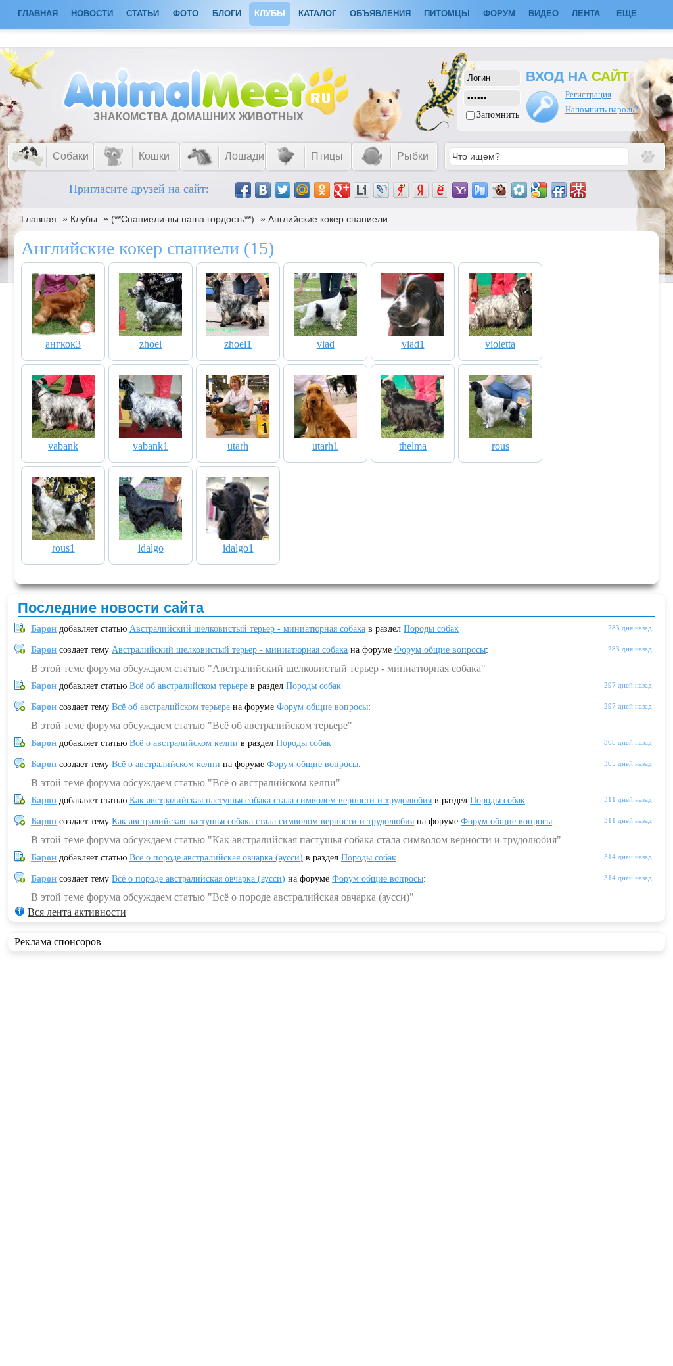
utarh (237, 446)
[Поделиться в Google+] (342, 190)
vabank (63, 446)
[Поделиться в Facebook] (243, 190)
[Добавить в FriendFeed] (559, 190)
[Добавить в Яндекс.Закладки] (421, 190)
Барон (44, 629)
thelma (413, 446)
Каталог (317, 13)
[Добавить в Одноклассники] (322, 190)
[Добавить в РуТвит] (480, 190)
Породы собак (431, 629)
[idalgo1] (237, 536)
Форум (499, 13)
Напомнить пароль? (601, 109)
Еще (626, 13)
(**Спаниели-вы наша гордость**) (182, 219)
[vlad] (325, 332)
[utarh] (237, 434)
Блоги (226, 13)
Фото (185, 13)
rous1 (63, 547)
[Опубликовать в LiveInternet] (361, 190)
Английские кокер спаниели (328, 219)
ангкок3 (63, 344)
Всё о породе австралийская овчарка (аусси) (216, 857)
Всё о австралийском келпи (183, 743)
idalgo (151, 547)
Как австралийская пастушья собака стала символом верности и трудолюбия (280, 800)
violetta (500, 344)
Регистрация (588, 94)
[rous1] (63, 536)
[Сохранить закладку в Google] (539, 190)
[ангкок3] (63, 332)
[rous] (500, 434)
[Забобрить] (499, 190)
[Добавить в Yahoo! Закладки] (460, 190)
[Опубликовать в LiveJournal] (381, 190)
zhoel (150, 344)
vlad (326, 344)
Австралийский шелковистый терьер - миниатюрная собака (247, 629)
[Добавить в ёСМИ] (440, 190)
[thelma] (412, 434)
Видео (543, 13)
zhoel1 (238, 344)
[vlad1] (412, 332)
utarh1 (325, 446)
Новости (92, 13)
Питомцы (447, 13)
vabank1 (150, 446)
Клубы (269, 13)
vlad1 (413, 344)
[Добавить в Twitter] (282, 190)
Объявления (380, 13)
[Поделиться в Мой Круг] (519, 190)
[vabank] (63, 434)
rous (500, 446)
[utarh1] (325, 434)
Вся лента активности (77, 912)
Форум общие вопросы (440, 650)
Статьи (142, 13)
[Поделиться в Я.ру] (401, 190)
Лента (586, 13)
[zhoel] (150, 332)
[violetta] (500, 332)
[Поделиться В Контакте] (263, 190)
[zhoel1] (237, 332)
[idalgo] (150, 536)
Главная (39, 219)
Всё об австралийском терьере (188, 686)
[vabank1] (150, 434)
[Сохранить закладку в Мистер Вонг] (578, 190)
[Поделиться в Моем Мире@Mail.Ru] (302, 190)
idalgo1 (238, 547)
